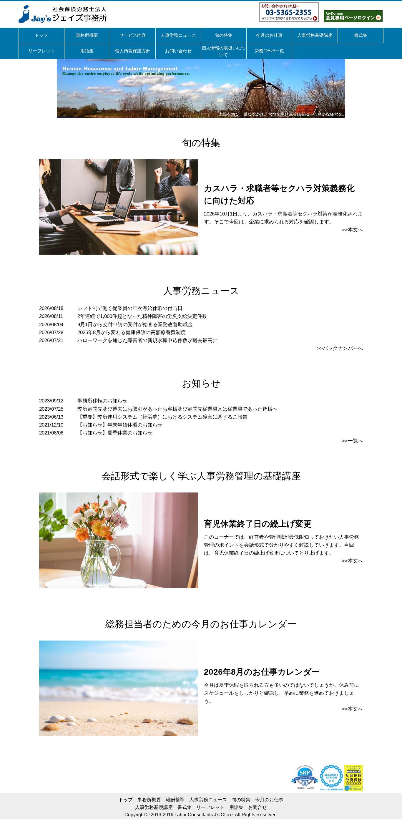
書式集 (184, 807)
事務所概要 (149, 799)
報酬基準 (175, 799)
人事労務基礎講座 (154, 807)
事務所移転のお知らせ (102, 401)
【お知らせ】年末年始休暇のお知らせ (119, 425)
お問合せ (257, 807)
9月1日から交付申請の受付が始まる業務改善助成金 (135, 324)
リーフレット (210, 807)
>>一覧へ (352, 441)
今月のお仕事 (269, 799)
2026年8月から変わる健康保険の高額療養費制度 (131, 332)
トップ (126, 799)
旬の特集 (241, 799)
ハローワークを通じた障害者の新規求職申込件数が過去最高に (147, 340)
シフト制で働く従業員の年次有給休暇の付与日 (129, 308)
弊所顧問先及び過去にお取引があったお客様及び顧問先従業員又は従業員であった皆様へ (177, 409)
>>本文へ (352, 230)
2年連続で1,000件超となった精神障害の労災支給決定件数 (142, 316)
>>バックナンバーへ (340, 348)
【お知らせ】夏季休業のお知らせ (114, 433)
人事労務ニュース (208, 799)
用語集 (236, 807)
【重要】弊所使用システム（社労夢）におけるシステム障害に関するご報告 (162, 417)
